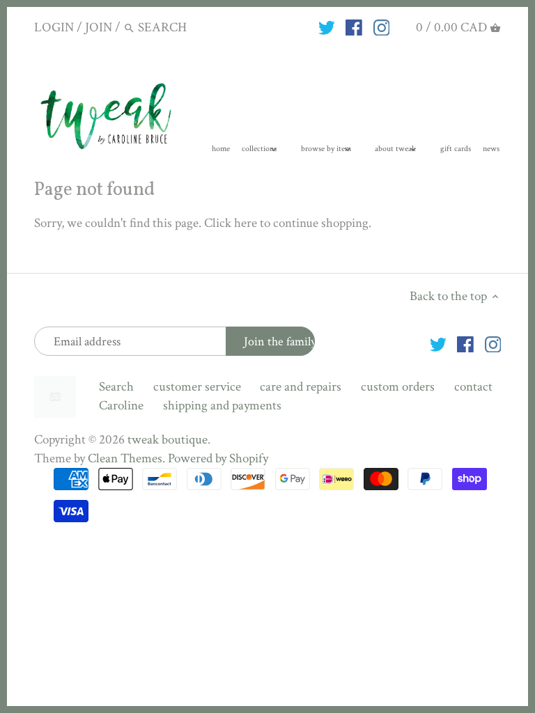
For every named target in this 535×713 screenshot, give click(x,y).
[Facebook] (354, 27)
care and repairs (300, 386)
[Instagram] (381, 27)
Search (116, 386)
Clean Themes (125, 458)
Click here (230, 223)
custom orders (398, 386)
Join (98, 27)
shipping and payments (222, 405)
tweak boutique (167, 439)
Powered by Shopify (218, 458)
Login (54, 27)
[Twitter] (326, 27)
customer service (197, 386)
